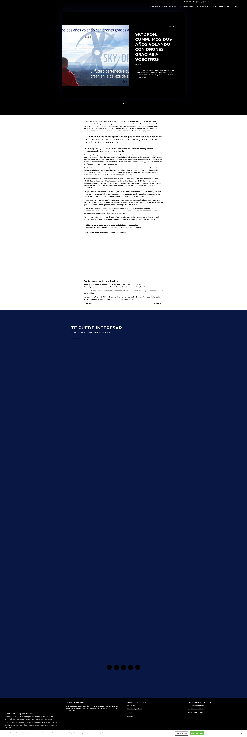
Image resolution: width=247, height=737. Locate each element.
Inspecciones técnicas (195, 709)
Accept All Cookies (197, 733)
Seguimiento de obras (196, 712)
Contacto (130, 712)
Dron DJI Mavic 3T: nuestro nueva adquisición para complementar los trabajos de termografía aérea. (116, 495)
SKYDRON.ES (154, 6)
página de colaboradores (105, 708)
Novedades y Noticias (134, 709)
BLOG (229, 6)
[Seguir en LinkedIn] (137, 667)
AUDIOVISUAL (201, 6)
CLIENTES (222, 6)
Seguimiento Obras (186, 6)
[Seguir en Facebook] (232, 1)
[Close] (241, 733)
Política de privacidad (141, 636)
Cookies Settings (181, 733)
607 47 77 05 (186, 2)
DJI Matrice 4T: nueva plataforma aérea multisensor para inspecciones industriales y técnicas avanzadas (118, 411)
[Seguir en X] (123, 667)
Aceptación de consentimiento (146, 635)
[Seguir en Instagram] (236, 1)
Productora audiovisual (196, 705)
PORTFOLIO (213, 6)
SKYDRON (172, 26)
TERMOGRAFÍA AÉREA (169, 6)
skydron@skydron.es (202, 2)
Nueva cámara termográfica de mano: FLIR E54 (94, 579)
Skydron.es (131, 705)
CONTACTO (236, 6)
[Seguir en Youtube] (240, 1)
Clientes (130, 716)
